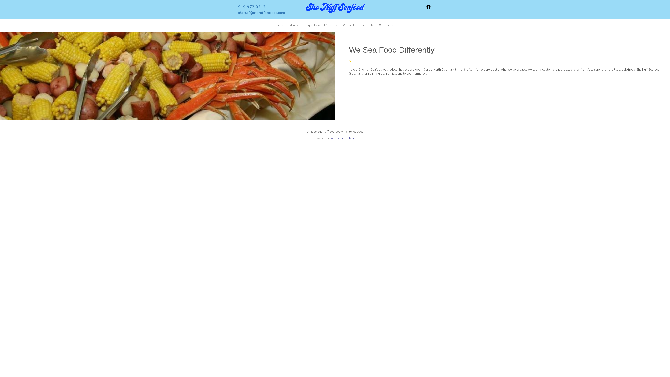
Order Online (386, 25)
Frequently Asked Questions (320, 25)
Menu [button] (293, 25)
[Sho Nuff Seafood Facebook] (428, 8)
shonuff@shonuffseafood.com (261, 13)
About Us (367, 25)
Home (280, 25)
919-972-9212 (251, 7)
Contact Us (349, 25)
